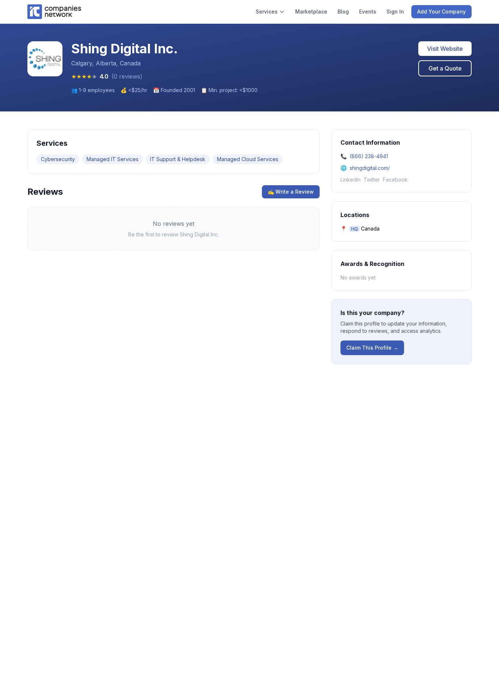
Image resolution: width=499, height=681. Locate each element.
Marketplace (311, 11)
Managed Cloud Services (247, 159)
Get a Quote (445, 68)
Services (267, 11)
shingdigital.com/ (370, 168)
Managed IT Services (112, 159)
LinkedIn (350, 179)
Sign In (395, 11)
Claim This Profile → (372, 348)
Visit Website (445, 48)
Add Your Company (441, 11)
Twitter (371, 179)
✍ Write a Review (291, 192)
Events (367, 11)
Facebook (395, 179)
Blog (343, 11)
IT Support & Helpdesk (177, 159)
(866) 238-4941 (369, 156)
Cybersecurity (58, 159)
